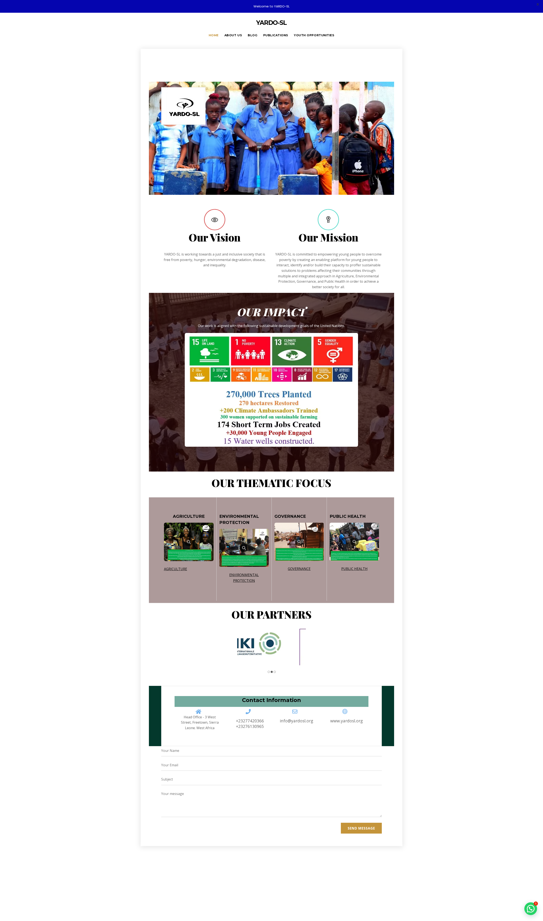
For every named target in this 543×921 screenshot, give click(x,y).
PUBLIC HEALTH (354, 568)
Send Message (361, 833)
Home (214, 35)
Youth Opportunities (314, 35)
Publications (275, 35)
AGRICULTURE (175, 569)
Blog (252, 35)
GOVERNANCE (299, 568)
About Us (233, 35)
